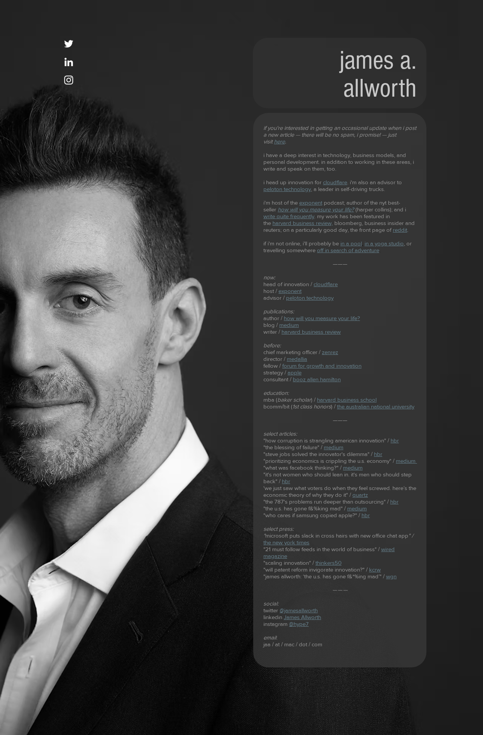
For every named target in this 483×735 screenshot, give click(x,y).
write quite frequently (288, 216)
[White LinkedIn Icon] (69, 62)
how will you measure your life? (322, 318)
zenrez (330, 352)
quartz (360, 495)
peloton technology (287, 189)
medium (333, 447)
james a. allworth (378, 74)
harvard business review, (302, 223)
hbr (286, 481)
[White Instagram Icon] (69, 80)
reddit (400, 230)
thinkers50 (328, 562)
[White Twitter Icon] (69, 44)
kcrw (375, 569)
